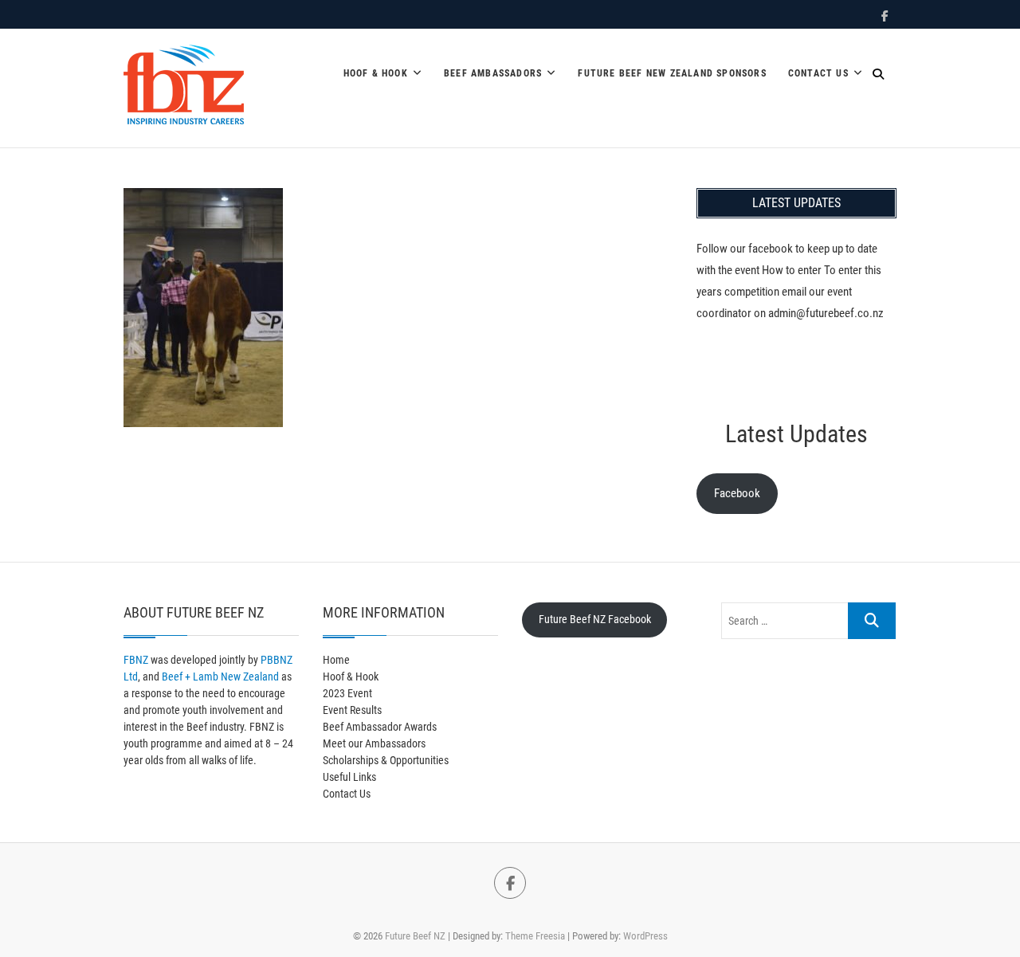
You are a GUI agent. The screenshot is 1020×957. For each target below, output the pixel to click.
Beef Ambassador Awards (380, 726)
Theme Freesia (535, 936)
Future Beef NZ (415, 936)
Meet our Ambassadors (374, 743)
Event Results (352, 710)
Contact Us (818, 73)
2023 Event (347, 693)
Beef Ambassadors (493, 73)
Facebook (737, 493)
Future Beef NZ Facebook (595, 619)
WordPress (645, 936)
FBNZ (136, 659)
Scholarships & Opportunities (386, 760)
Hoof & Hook (375, 73)
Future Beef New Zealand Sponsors (672, 73)
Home (336, 659)
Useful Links (349, 777)
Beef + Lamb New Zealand (220, 676)
